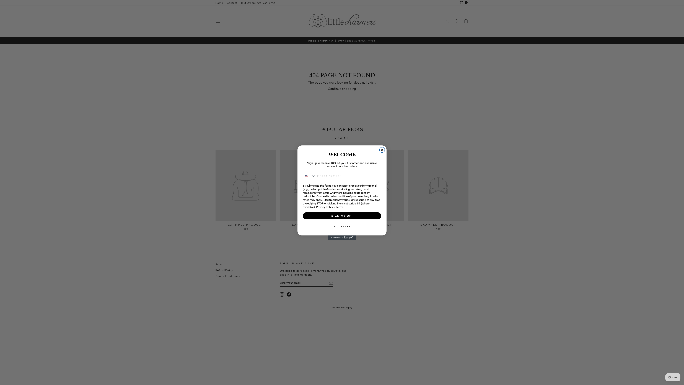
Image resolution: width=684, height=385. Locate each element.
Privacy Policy (324, 207)
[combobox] (309, 176)
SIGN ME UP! (342, 215)
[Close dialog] (382, 150)
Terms (339, 207)
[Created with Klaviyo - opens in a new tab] (342, 237)
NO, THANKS (342, 226)
